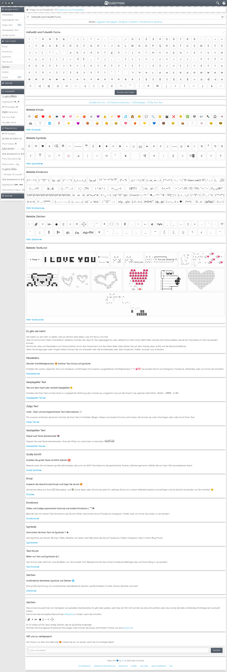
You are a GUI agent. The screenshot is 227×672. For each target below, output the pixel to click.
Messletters (7, 14)
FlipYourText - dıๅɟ (10, 164)
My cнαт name (9, 122)
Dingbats (123, 21)
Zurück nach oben (125, 92)
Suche (5, 77)
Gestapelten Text (10, 30)
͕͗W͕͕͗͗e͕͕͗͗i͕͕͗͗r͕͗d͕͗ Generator (10, 112)
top (171, 666)
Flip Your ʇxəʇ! (8, 117)
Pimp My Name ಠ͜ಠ (11, 158)
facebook (123, 666)
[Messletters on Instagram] (6, 3)
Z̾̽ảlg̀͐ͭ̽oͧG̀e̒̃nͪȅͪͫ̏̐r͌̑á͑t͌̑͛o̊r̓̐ (9, 96)
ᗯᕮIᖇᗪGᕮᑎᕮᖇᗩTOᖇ (12, 138)
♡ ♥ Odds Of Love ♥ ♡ (13, 174)
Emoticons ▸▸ (32, 518)
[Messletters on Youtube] (12, 3)
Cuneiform (134, 21)
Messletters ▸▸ (33, 373)
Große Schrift (8, 35)
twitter (134, 666)
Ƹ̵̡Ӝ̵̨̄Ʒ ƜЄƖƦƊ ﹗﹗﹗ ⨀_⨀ (13, 148)
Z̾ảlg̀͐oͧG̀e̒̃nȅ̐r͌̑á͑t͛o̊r (9, 169)
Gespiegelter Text (10, 19)
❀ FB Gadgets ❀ (10, 107)
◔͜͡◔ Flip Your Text (155, 102)
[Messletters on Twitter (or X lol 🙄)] (9, 3)
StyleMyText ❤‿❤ (10, 101)
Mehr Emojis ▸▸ (33, 129)
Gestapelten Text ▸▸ (35, 446)
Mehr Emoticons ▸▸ (35, 208)
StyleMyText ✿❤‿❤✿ (12, 184)
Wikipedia (69, 614)
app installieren (158, 666)
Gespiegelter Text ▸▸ (36, 397)
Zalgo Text (7, 25)
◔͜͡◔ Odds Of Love (97, 102)
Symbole (6, 56)
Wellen (5, 72)
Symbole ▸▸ (32, 542)
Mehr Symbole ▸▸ (34, 163)
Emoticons (7, 51)
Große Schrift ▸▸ (34, 470)
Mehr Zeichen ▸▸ (34, 239)
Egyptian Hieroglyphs (107, 21)
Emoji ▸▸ (30, 494)
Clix (123, 661)
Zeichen (6, 67)
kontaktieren (85, 666)
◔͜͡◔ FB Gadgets (138, 102)
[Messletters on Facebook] (2, 3)
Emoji (4, 46)
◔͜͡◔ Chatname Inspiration (118, 102)
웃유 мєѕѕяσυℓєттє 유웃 (13, 154)
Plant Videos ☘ (9, 143)
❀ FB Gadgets (9, 133)
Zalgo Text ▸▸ (32, 422)
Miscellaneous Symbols (151, 21)
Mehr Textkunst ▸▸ (35, 319)
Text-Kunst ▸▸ (32, 566)
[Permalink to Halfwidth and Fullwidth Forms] (224, 32)
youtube (144, 666)
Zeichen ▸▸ (31, 590)
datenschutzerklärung (104, 666)
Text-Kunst (7, 61)
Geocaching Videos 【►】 (13, 189)
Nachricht (127, 627)
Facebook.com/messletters (70, 9)
